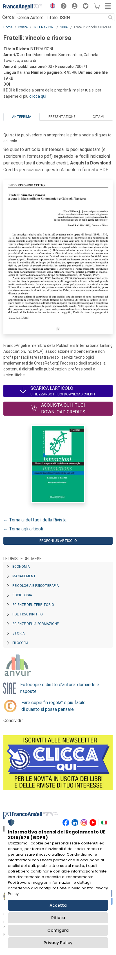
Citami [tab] (98, 117)
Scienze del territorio (33, 605)
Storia (18, 633)
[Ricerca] (110, 17)
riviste (23, 27)
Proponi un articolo (58, 541)
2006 (64, 27)
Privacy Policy (58, 942)
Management (24, 576)
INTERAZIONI (44, 27)
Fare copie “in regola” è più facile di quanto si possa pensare (53, 706)
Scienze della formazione (35, 624)
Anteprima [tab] (21, 117)
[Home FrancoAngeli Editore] (22, 6)
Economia (21, 567)
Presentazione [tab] (61, 117)
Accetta (58, 905)
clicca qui (37, 96)
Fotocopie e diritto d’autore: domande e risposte (59, 688)
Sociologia (22, 595)
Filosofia (20, 643)
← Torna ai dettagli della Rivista (34, 520)
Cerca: (8, 17)
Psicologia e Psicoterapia (35, 586)
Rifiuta (58, 917)
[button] (51, 7)
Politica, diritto (27, 614)
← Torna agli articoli (23, 529)
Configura (58, 930)
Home (7, 27)
